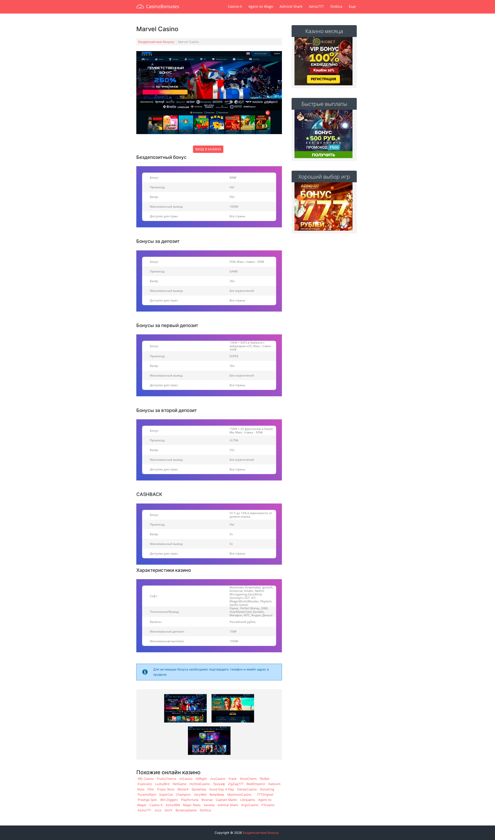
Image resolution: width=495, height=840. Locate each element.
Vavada (209, 805)
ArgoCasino (249, 805)
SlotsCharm (248, 779)
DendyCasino (247, 789)
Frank (233, 779)
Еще (352, 6)
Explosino (145, 784)
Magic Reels (192, 805)
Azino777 (316, 6)
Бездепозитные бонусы (156, 42)
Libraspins (247, 800)
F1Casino (268, 805)
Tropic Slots (165, 789)
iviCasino (186, 779)
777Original (265, 794)
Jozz (157, 810)
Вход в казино (208, 149)
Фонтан (207, 800)
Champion (183, 794)
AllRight (201, 779)
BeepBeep (217, 794)
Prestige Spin (147, 800)
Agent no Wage (260, 6)
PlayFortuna (189, 800)
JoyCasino (217, 779)
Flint (151, 789)
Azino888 (173, 805)
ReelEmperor (256, 784)
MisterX (183, 789)
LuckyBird (162, 784)
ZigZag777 (235, 784)
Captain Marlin (226, 800)
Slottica (336, 6)
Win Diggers (169, 800)
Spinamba (199, 789)
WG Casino (146, 779)
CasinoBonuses (162, 6)
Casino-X (235, 6)
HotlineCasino (199, 784)
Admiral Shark (291, 6)
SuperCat (166, 794)
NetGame (179, 784)
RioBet (264, 779)
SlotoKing (267, 789)
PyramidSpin (147, 794)
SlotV (168, 810)
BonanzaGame (186, 810)
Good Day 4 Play (221, 789)
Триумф (219, 784)
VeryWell (200, 794)
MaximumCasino (239, 794)
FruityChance (166, 779)
